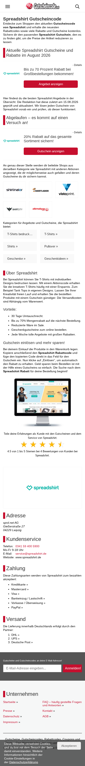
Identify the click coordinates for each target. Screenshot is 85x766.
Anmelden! (73, 668)
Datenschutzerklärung (23, 762)
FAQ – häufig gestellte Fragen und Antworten (62, 703)
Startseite (9, 702)
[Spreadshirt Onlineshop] (42, 402)
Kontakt (47, 710)
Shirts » (12, 246)
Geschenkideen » (56, 258)
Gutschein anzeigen (50, 151)
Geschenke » (16, 258)
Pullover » (51, 246)
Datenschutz (11, 716)
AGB (45, 716)
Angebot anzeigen (51, 84)
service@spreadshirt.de (30, 553)
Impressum (10, 722)
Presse (7, 710)
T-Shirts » (50, 234)
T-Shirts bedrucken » (21, 234)
